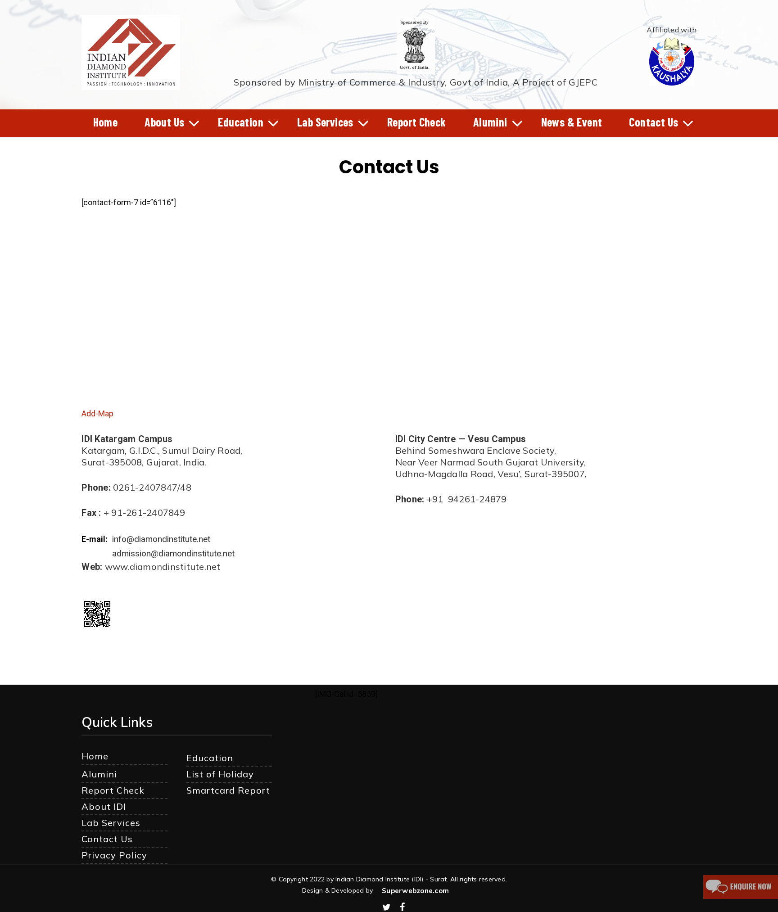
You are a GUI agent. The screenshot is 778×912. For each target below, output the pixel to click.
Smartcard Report (228, 790)
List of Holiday (220, 774)
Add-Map (97, 413)
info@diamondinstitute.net (161, 539)
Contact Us (107, 838)
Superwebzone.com (415, 890)
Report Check (113, 790)
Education (209, 757)
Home (95, 756)
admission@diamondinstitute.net (173, 553)
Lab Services (110, 822)
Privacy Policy (114, 855)
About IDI (103, 806)
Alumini (99, 774)
